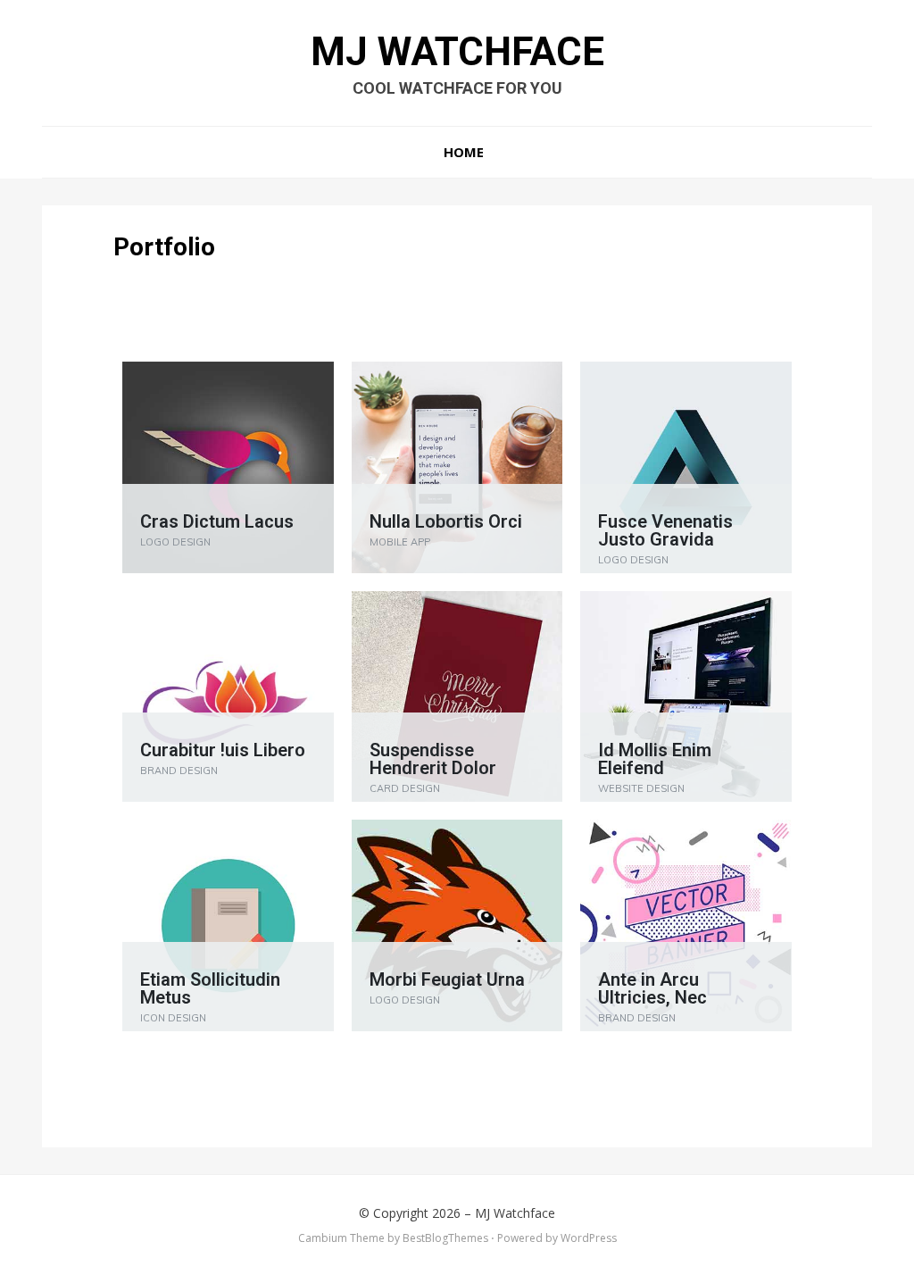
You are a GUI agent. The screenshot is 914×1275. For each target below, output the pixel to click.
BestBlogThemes (445, 1238)
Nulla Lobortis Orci (446, 521)
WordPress (589, 1238)
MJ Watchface (457, 52)
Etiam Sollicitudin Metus (210, 988)
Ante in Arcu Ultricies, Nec (652, 988)
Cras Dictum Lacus (217, 521)
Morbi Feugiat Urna (447, 979)
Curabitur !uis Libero (222, 750)
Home (464, 152)
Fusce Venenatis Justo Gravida (665, 530)
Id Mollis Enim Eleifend (654, 759)
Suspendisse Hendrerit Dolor (433, 759)
